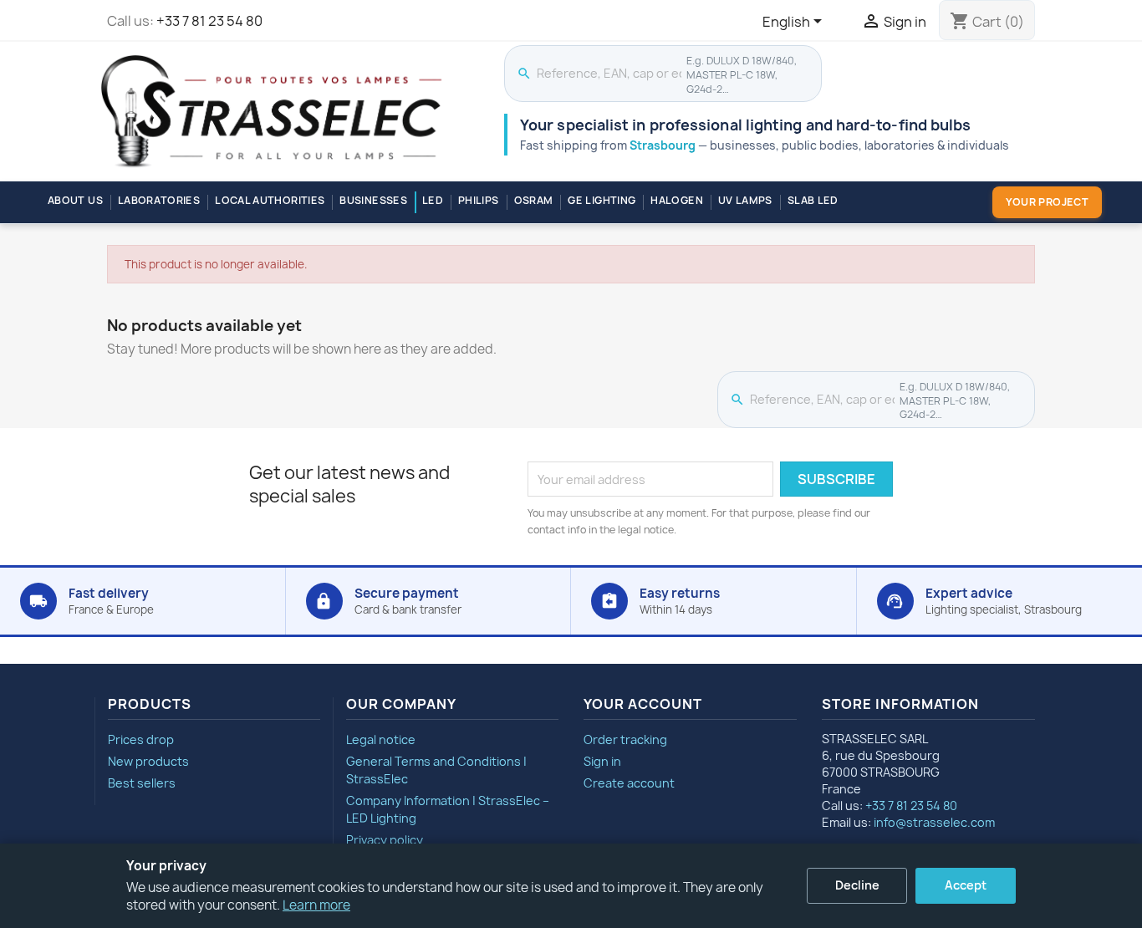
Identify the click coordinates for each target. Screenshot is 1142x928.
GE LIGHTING (601, 200)
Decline (857, 885)
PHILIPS (478, 200)
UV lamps (745, 200)
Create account (629, 783)
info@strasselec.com (934, 822)
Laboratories (159, 200)
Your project (1047, 202)
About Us (75, 200)
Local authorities (269, 200)
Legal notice (381, 739)
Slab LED (813, 200)
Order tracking (625, 739)
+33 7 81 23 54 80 (209, 21)
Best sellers (142, 783)
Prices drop (141, 739)
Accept (966, 885)
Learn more (316, 905)
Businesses (373, 200)
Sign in (602, 761)
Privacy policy (384, 840)
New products (148, 761)
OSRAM (533, 200)
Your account (643, 704)
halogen (676, 200)
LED (432, 200)
